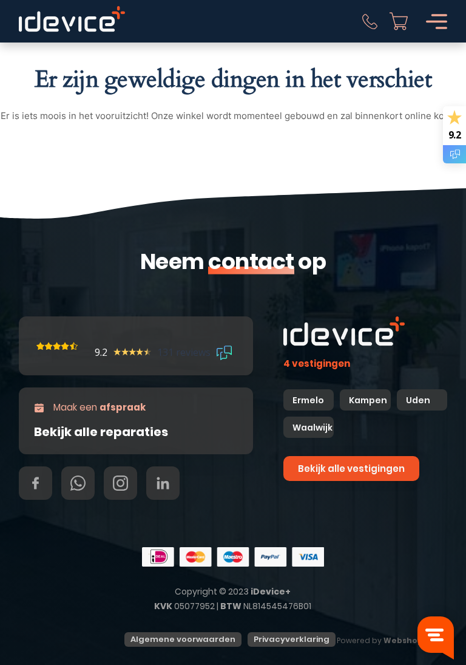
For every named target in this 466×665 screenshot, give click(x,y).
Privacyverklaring (291, 639)
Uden (418, 400)
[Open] (436, 21)
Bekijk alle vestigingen (351, 468)
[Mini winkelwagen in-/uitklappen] (399, 21)
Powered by (387, 640)
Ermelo (308, 400)
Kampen (369, 400)
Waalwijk (312, 427)
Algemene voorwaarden (182, 639)
